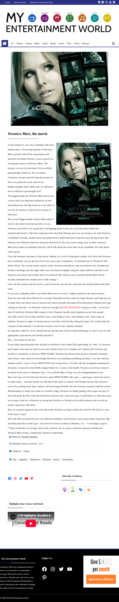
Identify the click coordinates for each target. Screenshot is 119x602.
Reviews (56, 460)
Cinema (28, 43)
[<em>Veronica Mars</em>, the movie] (59, 89)
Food (69, 43)
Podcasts (85, 43)
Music (37, 43)
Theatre (19, 43)
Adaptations (23, 460)
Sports (45, 43)
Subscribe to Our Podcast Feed (41, 2)
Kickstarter (47, 460)
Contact (7, 2)
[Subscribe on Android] (73, 490)
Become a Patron (20, 2)
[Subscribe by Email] (81, 490)
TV (12, 43)
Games (61, 43)
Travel (76, 43)
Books (53, 43)
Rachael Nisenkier (30, 437)
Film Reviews (35, 460)
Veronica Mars (67, 460)
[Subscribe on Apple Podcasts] (65, 490)
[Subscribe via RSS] (89, 490)
